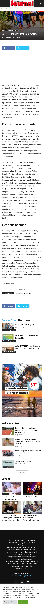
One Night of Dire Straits (31, 497)
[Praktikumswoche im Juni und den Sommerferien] (11, 488)
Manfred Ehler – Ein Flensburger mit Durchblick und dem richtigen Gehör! (11, 518)
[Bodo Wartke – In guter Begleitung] (8, 327)
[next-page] (7, 357)
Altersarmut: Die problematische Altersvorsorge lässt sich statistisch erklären (28, 441)
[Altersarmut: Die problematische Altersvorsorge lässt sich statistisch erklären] (8, 442)
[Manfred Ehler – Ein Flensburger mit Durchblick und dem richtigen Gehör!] (11, 507)
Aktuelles (5, 494)
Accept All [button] (22, 602)
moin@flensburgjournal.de (22, 575)
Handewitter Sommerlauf (23, 293)
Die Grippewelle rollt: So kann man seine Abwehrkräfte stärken (31, 518)
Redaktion (8, 37)
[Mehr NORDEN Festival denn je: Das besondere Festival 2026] (8, 349)
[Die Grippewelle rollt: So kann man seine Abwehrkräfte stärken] (32, 507)
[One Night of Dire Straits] (32, 488)
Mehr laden (21, 472)
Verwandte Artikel (9, 320)
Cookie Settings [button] (9, 602)
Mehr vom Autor (24, 320)
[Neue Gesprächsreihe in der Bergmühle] (8, 338)
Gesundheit (27, 512)
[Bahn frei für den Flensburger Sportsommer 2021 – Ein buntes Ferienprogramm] (8, 431)
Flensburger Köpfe (8, 512)
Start (2, 9)
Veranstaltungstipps (19, 9)
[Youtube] (28, 582)
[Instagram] (22, 582)
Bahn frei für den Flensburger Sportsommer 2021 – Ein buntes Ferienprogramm (26, 430)
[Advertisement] (22, 67)
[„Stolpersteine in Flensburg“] (8, 464)
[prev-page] (3, 357)
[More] (31, 48)
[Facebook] (16, 582)
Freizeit (8, 9)
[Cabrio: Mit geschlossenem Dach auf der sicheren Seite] (8, 453)
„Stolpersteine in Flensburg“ (25, 461)
